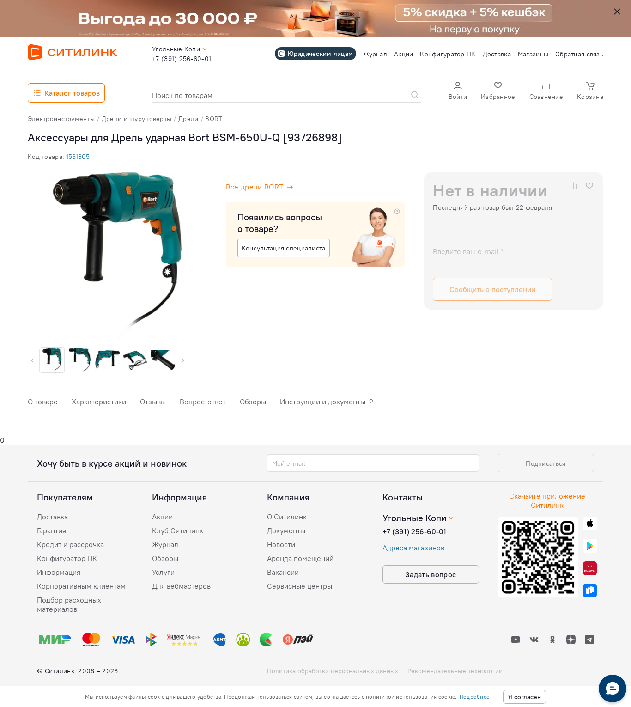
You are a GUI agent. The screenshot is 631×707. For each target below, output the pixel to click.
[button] (458, 92)
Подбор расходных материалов (69, 604)
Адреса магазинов (413, 547)
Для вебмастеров (181, 586)
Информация (58, 572)
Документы (286, 530)
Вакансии (283, 572)
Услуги (163, 572)
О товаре (43, 401)
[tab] (43, 404)
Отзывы (153, 401)
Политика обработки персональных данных (332, 671)
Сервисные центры (299, 586)
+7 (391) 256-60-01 (414, 531)
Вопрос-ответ (203, 401)
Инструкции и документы (326, 401)
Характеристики (99, 401)
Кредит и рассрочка (70, 544)
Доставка (52, 516)
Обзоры (253, 401)
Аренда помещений (300, 558)
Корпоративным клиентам (81, 586)
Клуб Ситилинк (177, 530)
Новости (281, 544)
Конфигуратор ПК (67, 558)
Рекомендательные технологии (455, 671)
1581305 (78, 156)
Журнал (165, 544)
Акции (162, 516)
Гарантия (51, 530)
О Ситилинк (287, 516)
